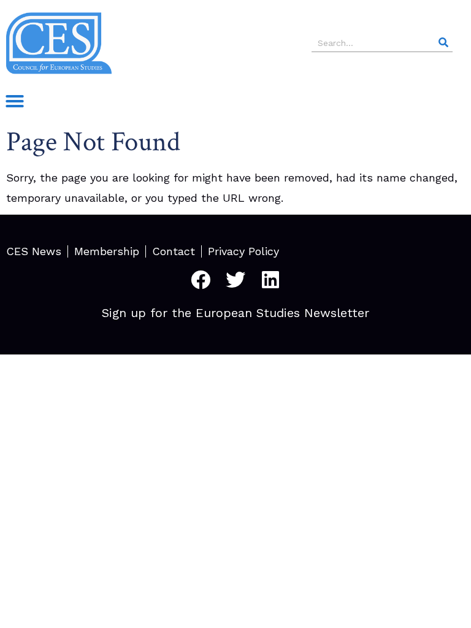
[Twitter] (235, 279)
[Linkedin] (270, 279)
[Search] (443, 43)
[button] (14, 101)
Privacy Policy (243, 251)
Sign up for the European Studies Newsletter (235, 312)
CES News (33, 251)
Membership (106, 251)
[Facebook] (200, 279)
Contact (173, 251)
